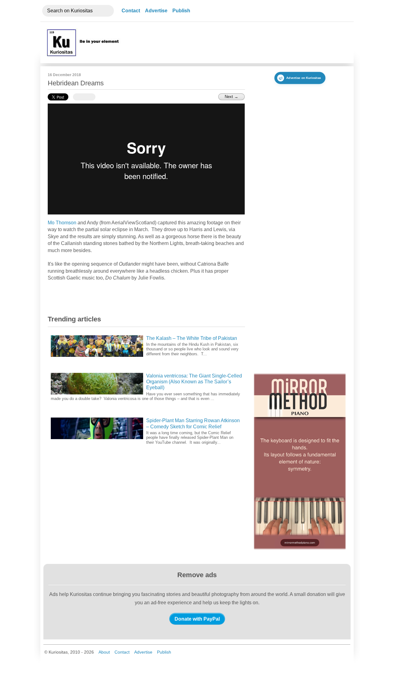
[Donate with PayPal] (197, 619)
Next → (231, 96)
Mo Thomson (62, 222)
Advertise (156, 10)
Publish (181, 10)
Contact (131, 10)
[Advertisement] (235, 42)
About (104, 652)
